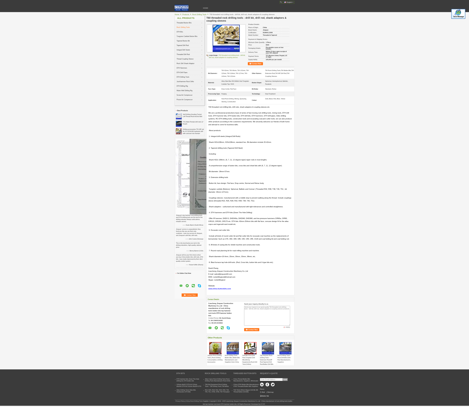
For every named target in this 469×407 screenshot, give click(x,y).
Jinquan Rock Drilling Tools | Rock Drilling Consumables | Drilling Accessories (215, 359)
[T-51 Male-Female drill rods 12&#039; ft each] (179, 124)
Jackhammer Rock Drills (185, 81)
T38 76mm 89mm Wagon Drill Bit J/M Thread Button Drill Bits (245, 391)
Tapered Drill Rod (183, 45)
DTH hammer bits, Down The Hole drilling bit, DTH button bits (187, 380)
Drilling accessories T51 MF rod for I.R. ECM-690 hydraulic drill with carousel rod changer (193, 131)
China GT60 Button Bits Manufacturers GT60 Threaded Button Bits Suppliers (246, 385)
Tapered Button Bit (183, 41)
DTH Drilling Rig (182, 86)
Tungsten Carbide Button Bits (187, 36)
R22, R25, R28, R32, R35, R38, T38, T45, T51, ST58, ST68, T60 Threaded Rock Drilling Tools (217, 392)
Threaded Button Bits (184, 23)
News (262, 389)
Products (185, 14)
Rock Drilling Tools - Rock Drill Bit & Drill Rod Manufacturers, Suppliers (284, 359)
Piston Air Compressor (184, 99)
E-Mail (262, 392)
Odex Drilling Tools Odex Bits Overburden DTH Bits (186, 391)
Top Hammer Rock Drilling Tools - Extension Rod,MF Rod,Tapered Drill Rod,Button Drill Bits (266, 360)
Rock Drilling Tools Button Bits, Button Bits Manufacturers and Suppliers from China (232, 359)
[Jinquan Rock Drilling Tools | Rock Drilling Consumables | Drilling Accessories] (215, 348)
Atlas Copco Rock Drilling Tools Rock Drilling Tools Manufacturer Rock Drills (217, 380)
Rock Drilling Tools (199, 14)
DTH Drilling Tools (183, 77)
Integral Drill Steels (183, 50)
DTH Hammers (182, 68)
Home (205, 8)
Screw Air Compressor (184, 95)
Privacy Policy (180, 401)
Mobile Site (265, 396)
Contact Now (256, 64)
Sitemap (270, 392)
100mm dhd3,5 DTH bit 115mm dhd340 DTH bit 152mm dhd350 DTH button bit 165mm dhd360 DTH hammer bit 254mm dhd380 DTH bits (188, 387)
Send (285, 380)
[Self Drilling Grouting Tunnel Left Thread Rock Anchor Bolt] (179, 116)
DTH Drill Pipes (182, 72)
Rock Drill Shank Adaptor (185, 63)
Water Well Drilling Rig (184, 90)
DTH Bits (180, 32)
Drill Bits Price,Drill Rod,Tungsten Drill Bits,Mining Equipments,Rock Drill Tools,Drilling (249, 360)
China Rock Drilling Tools (194, 401)
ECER (263, 404)
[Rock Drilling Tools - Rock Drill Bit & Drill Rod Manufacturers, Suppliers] (285, 348)
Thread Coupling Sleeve (185, 59)
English (289, 2)
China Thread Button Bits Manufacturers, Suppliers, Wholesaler (245, 380)
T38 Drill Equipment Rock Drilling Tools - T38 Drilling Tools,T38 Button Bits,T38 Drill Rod (217, 386)
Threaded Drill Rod (183, 54)
